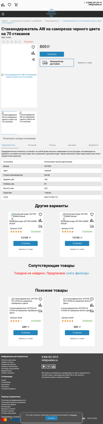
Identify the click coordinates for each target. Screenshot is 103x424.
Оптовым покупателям (10, 369)
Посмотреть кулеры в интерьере (19, 138)
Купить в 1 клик (85, 63)
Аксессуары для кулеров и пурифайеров (26, 21)
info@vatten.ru (95, 4)
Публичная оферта (8, 405)
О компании (5, 382)
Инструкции (5, 407)
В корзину (25, 243)
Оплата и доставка (8, 360)
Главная (4, 21)
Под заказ (51, 54)
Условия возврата (8, 389)
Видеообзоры (6, 371)
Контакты (5, 387)
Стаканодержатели (52, 21)
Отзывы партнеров (8, 413)
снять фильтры (77, 273)
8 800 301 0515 (50, 357)
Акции (3, 380)
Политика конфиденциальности (13, 400)
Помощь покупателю (9, 366)
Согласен (51, 418)
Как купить (5, 384)
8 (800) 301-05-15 (94, 2)
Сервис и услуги (7, 362)
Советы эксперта (7, 373)
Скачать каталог (7, 411)
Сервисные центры (8, 364)
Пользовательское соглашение (13, 402)
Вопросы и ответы (8, 409)
